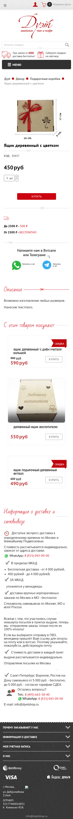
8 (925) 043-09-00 (37, 555)
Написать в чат (28, 264)
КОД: (7, 156)
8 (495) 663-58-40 (37, 694)
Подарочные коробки (45, 79)
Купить (54, 359)
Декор (20, 79)
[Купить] (36, 196)
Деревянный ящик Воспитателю (35, 427)
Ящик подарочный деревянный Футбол (35, 471)
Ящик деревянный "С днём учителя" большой (37, 351)
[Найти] (67, 44)
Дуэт (7, 79)
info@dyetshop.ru (36, 816)
